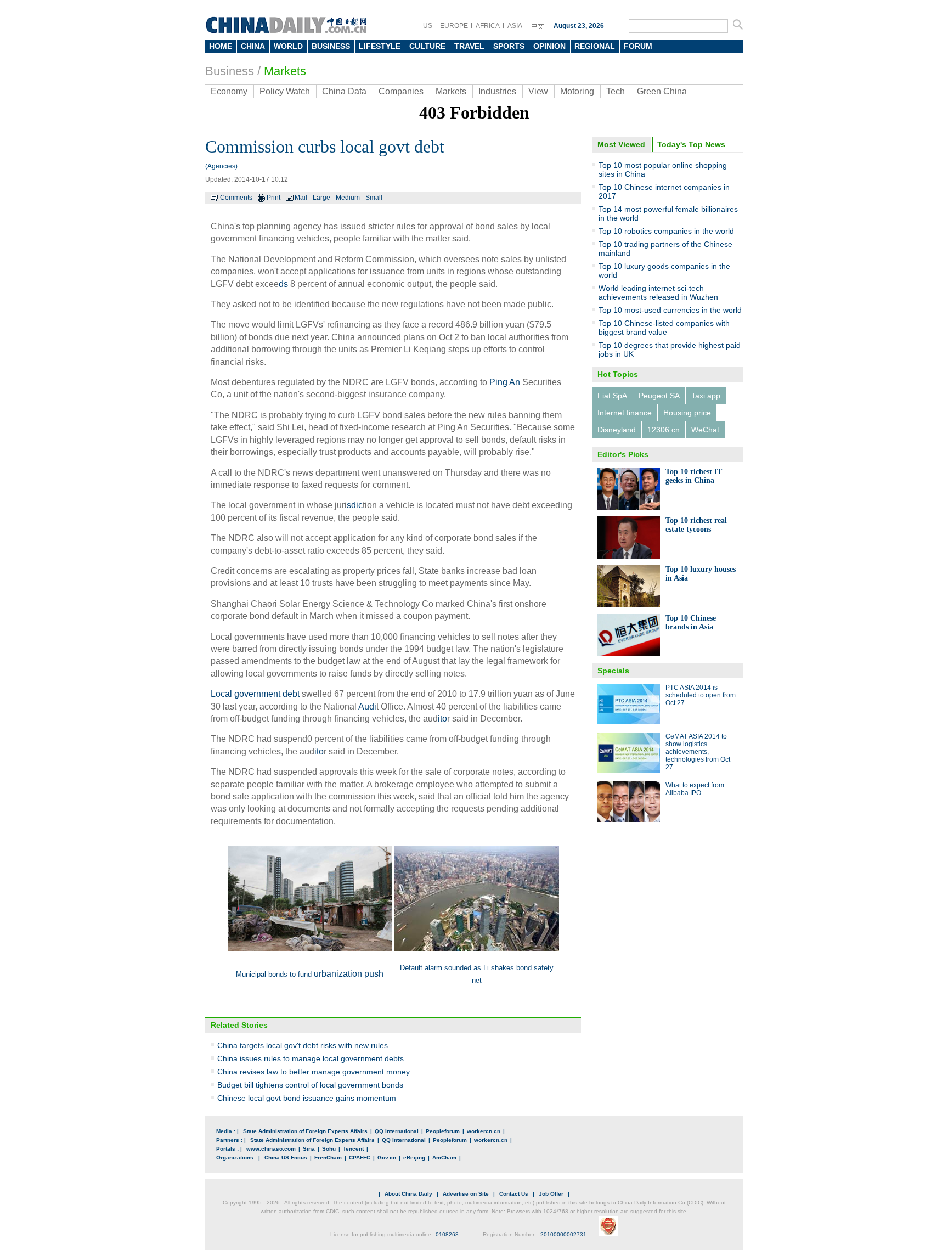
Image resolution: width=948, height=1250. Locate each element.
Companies (401, 91)
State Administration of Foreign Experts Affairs (305, 1131)
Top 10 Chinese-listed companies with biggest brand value (664, 327)
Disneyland (616, 429)
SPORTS (508, 46)
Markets (285, 71)
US (427, 26)
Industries (497, 91)
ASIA (514, 26)
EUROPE (454, 26)
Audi (367, 706)
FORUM (638, 46)
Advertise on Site (466, 1194)
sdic (355, 505)
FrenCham (328, 1158)
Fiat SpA (612, 395)
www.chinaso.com (271, 1149)
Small (373, 197)
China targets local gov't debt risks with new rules (302, 1045)
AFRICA (488, 26)
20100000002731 (563, 1234)
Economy (229, 91)
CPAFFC (359, 1158)
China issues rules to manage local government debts (310, 1058)
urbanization (338, 973)
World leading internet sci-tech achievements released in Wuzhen (658, 292)
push (373, 973)
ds (283, 284)
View (538, 91)
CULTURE (427, 46)
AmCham (444, 1158)
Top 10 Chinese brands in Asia (690, 622)
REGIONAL (594, 46)
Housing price (687, 412)
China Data (344, 91)
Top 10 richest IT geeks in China (693, 476)
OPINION (549, 46)
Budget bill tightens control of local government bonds (310, 1084)
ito (442, 718)
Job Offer (551, 1194)
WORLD (288, 46)
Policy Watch (284, 91)
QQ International (397, 1131)
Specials (613, 670)
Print (273, 197)
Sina (309, 1149)
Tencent (353, 1149)
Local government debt (255, 694)
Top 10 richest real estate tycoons (696, 524)
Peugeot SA (659, 395)
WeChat (705, 429)
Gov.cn (386, 1158)
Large (321, 197)
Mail (301, 197)
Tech (615, 91)
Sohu (329, 1149)
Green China (662, 91)
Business (229, 71)
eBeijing (414, 1158)
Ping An (504, 382)
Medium (348, 197)
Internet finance (624, 412)
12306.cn (663, 429)
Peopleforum (443, 1131)
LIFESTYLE (379, 46)
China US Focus (285, 1158)
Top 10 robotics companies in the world (666, 231)
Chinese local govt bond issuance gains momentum (306, 1098)
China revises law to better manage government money (313, 1071)
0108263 (447, 1234)
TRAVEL (469, 46)
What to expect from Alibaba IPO (694, 789)
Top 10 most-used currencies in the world (670, 310)
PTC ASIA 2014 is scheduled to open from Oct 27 (700, 695)
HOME (220, 46)
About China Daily (408, 1194)
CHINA (253, 46)
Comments (236, 197)
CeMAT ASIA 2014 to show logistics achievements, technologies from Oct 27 (697, 752)
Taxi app (705, 395)
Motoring (577, 91)
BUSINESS (331, 46)
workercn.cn (483, 1131)
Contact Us (513, 1194)
